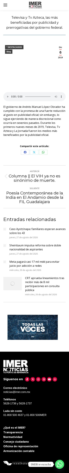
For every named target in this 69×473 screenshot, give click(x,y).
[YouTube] (49, 379)
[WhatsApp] (55, 379)
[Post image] (4, 229)
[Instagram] (38, 379)
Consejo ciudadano (16, 441)
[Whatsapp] (59, 464)
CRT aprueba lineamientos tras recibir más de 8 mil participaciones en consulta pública (44, 284)
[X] (32, 379)
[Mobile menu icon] (5, 5)
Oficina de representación (20, 446)
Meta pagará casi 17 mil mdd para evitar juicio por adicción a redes (34, 264)
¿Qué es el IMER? (14, 427)
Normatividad (12, 437)
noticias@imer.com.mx (16, 392)
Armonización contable (18, 451)
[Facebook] (27, 379)
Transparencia (13, 432)
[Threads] (44, 379)
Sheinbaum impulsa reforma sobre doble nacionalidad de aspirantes (35, 247)
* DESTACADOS (14, 47)
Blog (9, 52)
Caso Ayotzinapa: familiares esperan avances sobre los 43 (37, 231)
